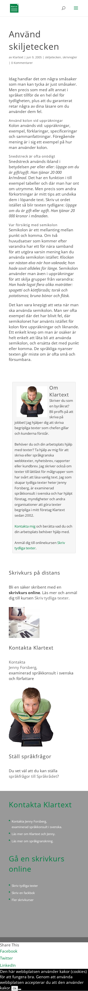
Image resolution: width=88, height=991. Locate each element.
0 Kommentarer (22, 63)
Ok (14, 988)
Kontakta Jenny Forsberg (29, 821)
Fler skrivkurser (23, 900)
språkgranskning (41, 841)
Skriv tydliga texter (52, 598)
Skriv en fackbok (23, 893)
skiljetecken (53, 57)
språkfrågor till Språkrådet (33, 776)
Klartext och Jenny (42, 834)
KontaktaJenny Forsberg (22, 664)
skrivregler (70, 57)
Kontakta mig (25, 526)
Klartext (18, 57)
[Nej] (19, 989)
